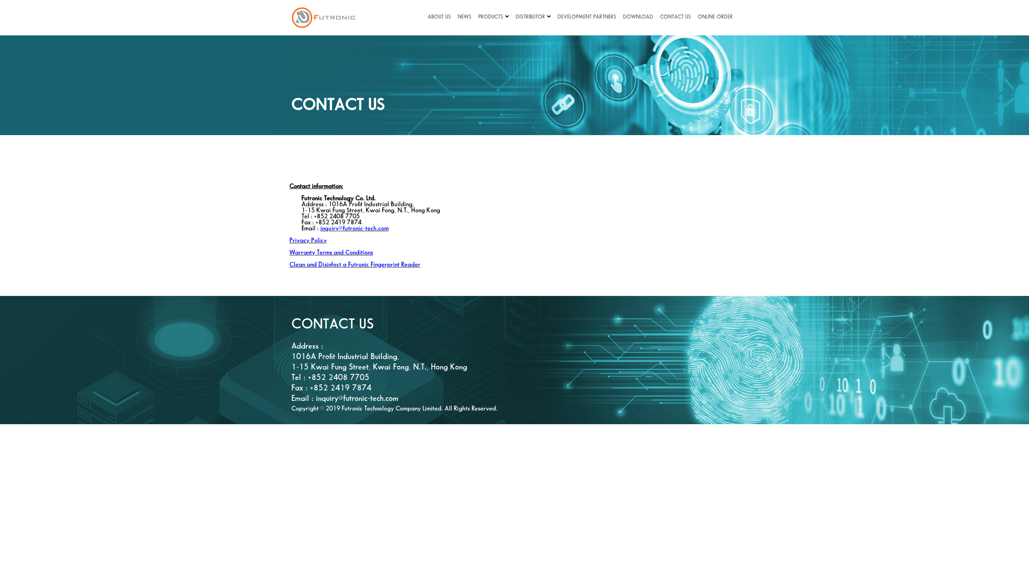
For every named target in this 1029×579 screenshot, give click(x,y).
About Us (439, 16)
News (464, 16)
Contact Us (675, 16)
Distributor (530, 16)
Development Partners (587, 16)
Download (638, 16)
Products (490, 16)
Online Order (715, 16)
